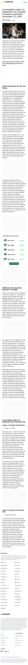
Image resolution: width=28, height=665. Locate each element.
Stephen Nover (18, 596)
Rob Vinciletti (3, 591)
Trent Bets (17, 605)
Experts (2, 635)
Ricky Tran (17, 588)
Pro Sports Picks (18, 585)
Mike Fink (3, 582)
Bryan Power (17, 565)
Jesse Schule (3, 573)
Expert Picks (3, 642)
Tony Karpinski (4, 605)
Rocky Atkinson (18, 591)
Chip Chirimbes (4, 568)
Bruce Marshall (4, 565)
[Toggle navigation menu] (2, 2)
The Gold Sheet (4, 602)
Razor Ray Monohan (5, 588)
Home (2, 633)
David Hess (3, 571)
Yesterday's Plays (4, 638)
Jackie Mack (17, 571)
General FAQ (17, 645)
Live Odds (3, 645)
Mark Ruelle (3, 579)
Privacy (16, 638)
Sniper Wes (3, 596)
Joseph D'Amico (4, 576)
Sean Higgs (17, 593)
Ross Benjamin (4, 593)
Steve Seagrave (4, 599)
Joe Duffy (17, 573)
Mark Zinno (17, 579)
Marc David (17, 576)
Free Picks (3, 640)
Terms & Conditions (19, 640)
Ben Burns (3, 562)
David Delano (17, 568)
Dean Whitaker (7, 19)
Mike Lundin (17, 582)
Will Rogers (3, 608)
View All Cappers (14, 263)
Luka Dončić (19, 96)
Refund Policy (18, 642)
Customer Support (19, 635)
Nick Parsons (3, 585)
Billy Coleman (17, 562)
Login (25, 2)
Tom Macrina (17, 602)
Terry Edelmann (18, 599)
